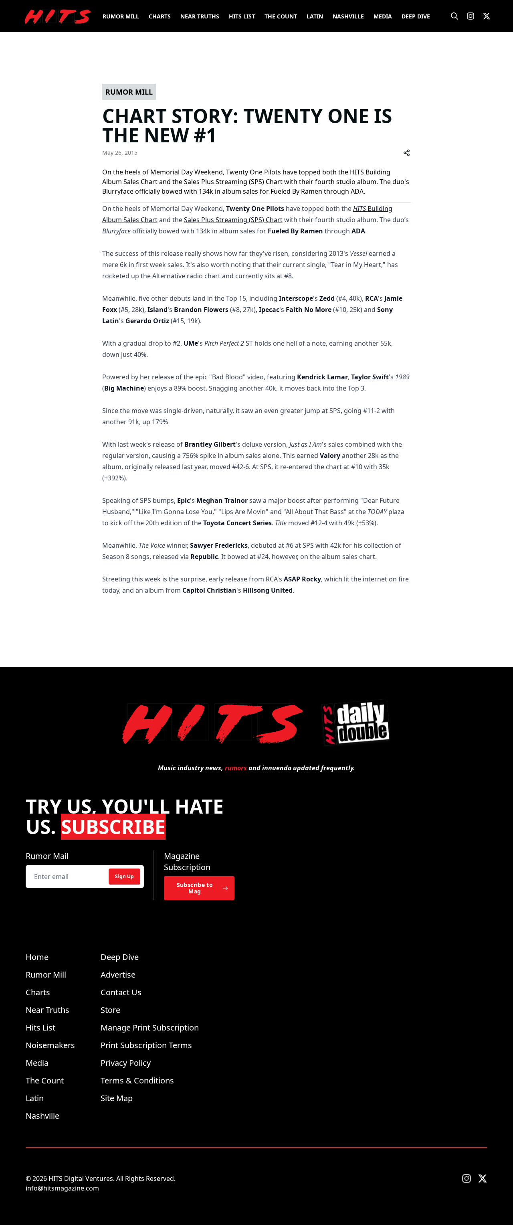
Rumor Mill (121, 16)
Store (110, 1009)
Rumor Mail (47, 855)
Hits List (242, 16)
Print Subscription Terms (146, 1045)
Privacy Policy (126, 1062)
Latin (315, 16)
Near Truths (199, 16)
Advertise (118, 974)
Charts (160, 16)
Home (37, 957)
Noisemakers (50, 1045)
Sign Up (124, 876)
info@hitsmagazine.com (62, 1188)
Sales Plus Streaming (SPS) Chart (233, 219)
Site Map (117, 1098)
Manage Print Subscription (150, 1027)
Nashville (348, 16)
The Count (281, 16)
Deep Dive (416, 16)
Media (383, 16)
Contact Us (121, 992)
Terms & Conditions (137, 1080)
